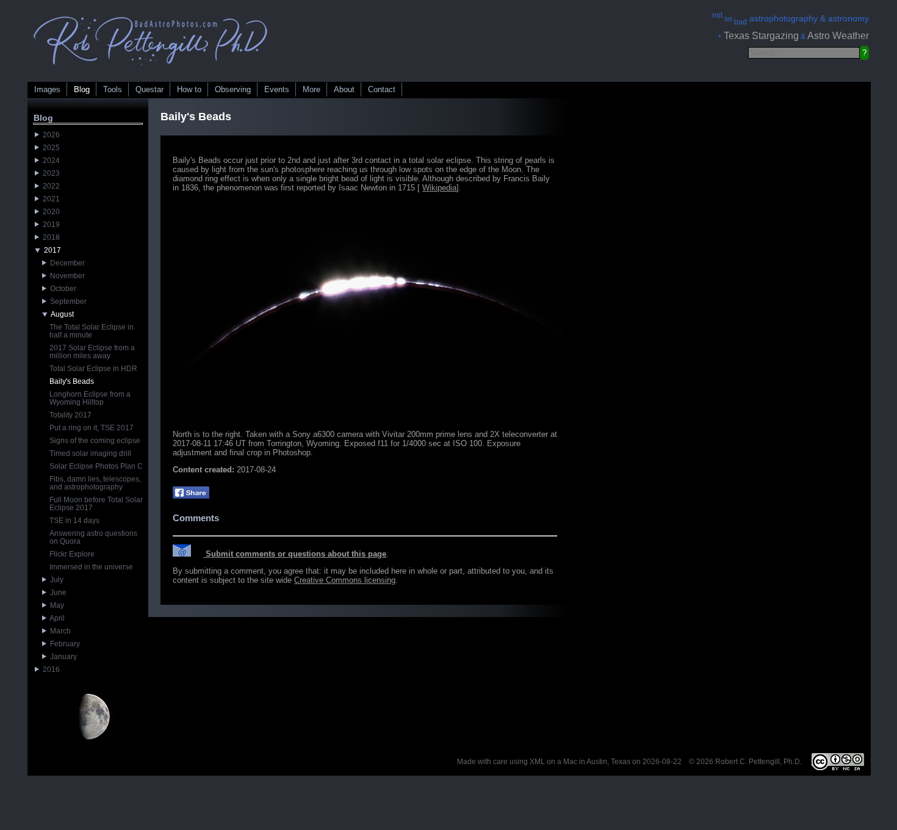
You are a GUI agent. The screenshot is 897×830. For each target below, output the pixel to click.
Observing (233, 89)
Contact (381, 89)
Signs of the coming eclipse (94, 440)
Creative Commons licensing (344, 580)
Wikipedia (439, 187)
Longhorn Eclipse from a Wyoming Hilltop (90, 398)
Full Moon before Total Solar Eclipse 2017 (96, 504)
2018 (49, 237)
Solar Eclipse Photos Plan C (96, 466)
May (55, 605)
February (63, 644)
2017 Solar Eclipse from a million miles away (92, 352)
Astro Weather (838, 36)
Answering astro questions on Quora (93, 537)
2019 (49, 224)
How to (189, 89)
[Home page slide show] (150, 68)
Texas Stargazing (761, 36)
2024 (49, 160)
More (311, 89)
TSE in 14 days (74, 520)
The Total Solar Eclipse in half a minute (91, 331)
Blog (82, 89)
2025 (49, 147)
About (344, 89)
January (61, 656)
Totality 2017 (70, 415)
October (61, 288)
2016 (49, 669)
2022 (49, 186)
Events (276, 89)
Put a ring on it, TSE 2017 (91, 428)
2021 (49, 199)
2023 (49, 173)
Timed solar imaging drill (90, 453)
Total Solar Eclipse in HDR (93, 368)
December (65, 263)
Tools (112, 89)
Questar (149, 89)
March (58, 631)
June (56, 592)
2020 (49, 212)
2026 (49, 135)
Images (47, 89)
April (55, 618)
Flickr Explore (72, 554)
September (66, 301)
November (65, 276)
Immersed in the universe (91, 567)
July (54, 580)
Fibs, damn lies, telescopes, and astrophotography (95, 483)
